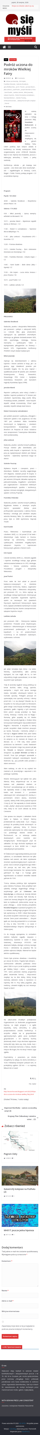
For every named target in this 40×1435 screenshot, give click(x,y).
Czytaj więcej (28, 1390)
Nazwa (5, 1290)
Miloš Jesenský (28, 92)
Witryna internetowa (10, 1311)
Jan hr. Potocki (20, 87)
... (13, 78)
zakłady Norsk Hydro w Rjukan (26, 101)
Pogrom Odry (10, 1153)
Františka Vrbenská (9, 84)
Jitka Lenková (8, 90)
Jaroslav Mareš (30, 87)
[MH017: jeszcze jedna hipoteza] (20, 1205)
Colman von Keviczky (12, 81)
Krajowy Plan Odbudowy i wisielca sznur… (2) (22, 1117)
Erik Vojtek (22, 81)
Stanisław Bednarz (9, 98)
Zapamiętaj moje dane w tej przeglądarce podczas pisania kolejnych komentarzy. (18, 1327)
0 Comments (21, 78)
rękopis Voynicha (9, 95)
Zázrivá (7, 103)
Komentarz (7, 1261)
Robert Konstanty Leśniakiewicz (24, 95)
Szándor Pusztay (21, 98)
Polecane (13, 59)
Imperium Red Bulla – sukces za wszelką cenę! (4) (20, 1109)
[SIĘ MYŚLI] (4, 47)
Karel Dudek (8, 92)
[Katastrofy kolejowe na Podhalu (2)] (20, 1167)
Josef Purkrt (16, 90)
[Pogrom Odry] (20, 1132)
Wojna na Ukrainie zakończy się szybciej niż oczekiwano (23, 7)
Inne (6, 59)
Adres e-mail (7, 1301)
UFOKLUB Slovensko (10, 101)
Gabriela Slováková (22, 84)
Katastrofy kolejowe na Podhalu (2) (19, 1190)
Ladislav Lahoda (18, 92)
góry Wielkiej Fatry (9, 87)
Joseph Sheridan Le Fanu (28, 90)
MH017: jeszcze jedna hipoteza (19, 1230)
